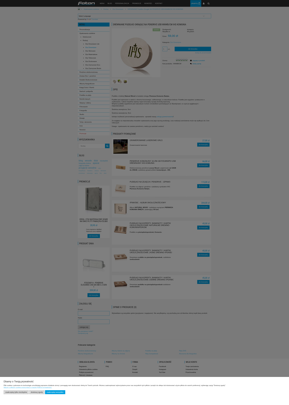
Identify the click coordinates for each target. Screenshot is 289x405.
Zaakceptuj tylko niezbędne (16, 392)
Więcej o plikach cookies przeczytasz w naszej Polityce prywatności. (28, 387)
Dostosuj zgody (37, 392)
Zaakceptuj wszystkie (55, 392)
